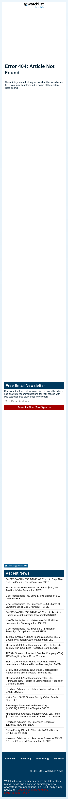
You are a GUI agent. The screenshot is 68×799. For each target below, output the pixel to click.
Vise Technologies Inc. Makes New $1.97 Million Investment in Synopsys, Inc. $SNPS (32, 622)
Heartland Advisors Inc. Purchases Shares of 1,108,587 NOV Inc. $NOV (30, 723)
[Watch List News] (34, 12)
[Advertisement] (34, 35)
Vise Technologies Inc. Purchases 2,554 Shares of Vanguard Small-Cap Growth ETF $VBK (33, 605)
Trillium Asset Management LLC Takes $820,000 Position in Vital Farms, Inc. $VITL (32, 589)
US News (59, 758)
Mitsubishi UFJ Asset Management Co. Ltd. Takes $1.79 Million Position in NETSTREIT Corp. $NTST (33, 715)
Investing (25, 758)
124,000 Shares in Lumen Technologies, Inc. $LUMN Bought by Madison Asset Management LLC (34, 638)
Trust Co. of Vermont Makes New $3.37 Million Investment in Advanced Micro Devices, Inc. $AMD (33, 663)
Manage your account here (33, 790)
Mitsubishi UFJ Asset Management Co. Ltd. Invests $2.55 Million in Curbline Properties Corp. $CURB (33, 646)
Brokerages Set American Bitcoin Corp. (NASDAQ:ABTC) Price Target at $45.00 (27, 707)
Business (10, 758)
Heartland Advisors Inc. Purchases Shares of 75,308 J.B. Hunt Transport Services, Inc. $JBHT (34, 740)
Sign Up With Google (16, 793)
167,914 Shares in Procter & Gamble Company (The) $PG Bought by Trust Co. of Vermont (34, 654)
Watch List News (54, 771)
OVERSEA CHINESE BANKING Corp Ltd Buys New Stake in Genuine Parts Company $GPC (34, 580)
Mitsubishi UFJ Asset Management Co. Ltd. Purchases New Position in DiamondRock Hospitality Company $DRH (34, 681)
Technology (42, 758)
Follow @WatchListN (17, 566)
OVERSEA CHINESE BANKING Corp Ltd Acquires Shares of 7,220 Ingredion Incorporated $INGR (33, 613)
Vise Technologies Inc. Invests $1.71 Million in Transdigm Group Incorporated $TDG (30, 630)
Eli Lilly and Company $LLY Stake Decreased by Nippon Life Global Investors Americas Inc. (32, 671)
